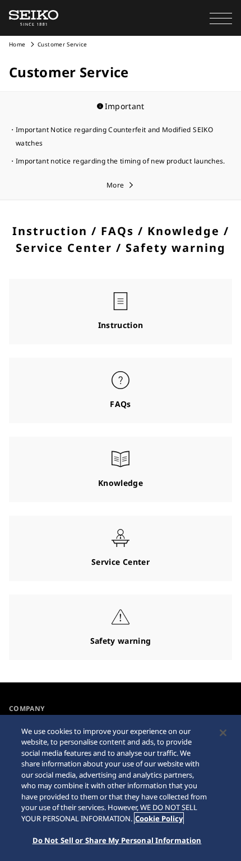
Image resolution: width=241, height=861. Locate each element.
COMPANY (26, 708)
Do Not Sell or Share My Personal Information (117, 840)
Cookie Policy (159, 818)
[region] (120, 788)
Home (17, 44)
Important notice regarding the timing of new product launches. (120, 161)
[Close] (223, 732)
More (115, 185)
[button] (221, 18)
